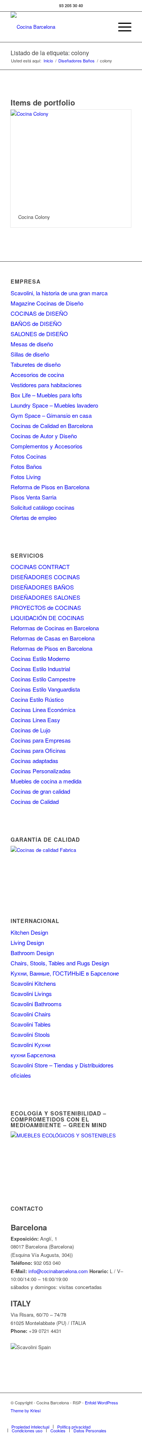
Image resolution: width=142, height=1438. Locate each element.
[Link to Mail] (125, 1418)
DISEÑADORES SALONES (45, 597)
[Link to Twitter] (69, 1418)
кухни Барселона (33, 1055)
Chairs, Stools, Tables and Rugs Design (60, 963)
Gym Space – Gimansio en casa (51, 415)
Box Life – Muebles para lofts (46, 395)
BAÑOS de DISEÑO (36, 323)
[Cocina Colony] (71, 158)
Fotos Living (26, 477)
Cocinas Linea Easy (35, 720)
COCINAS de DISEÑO (39, 313)
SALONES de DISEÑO (39, 334)
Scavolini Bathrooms (36, 1004)
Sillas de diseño (30, 354)
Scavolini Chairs (31, 1014)
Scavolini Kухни (30, 1045)
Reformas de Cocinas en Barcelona (55, 628)
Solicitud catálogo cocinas (43, 507)
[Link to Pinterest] (103, 1418)
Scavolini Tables (31, 1024)
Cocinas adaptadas (34, 761)
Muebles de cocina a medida (46, 781)
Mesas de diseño (32, 344)
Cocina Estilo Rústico (37, 699)
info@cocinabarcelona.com (58, 1271)
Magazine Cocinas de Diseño (47, 303)
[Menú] (121, 27)
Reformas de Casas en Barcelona (53, 638)
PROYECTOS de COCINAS (46, 607)
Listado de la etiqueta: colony (50, 52)
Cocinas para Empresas (41, 740)
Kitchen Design (29, 932)
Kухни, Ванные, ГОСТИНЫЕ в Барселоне (65, 973)
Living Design (27, 942)
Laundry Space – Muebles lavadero (54, 405)
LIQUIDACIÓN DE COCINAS (47, 618)
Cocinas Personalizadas (41, 771)
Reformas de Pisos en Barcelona (51, 648)
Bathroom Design (32, 953)
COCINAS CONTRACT (40, 567)
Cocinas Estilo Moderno (40, 658)
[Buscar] (103, 27)
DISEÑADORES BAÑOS (42, 587)
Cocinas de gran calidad (40, 791)
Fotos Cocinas (29, 456)
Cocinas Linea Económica (43, 710)
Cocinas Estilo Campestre (43, 679)
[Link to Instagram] (80, 1418)
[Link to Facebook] (57, 1418)
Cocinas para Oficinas (38, 750)
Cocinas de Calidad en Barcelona (52, 426)
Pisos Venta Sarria (33, 497)
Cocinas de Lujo (30, 730)
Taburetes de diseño (36, 364)
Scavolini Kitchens (33, 983)
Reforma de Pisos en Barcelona (50, 487)
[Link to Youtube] (91, 1418)
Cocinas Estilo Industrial (40, 669)
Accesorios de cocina (37, 375)
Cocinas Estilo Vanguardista (45, 689)
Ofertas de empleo (33, 517)
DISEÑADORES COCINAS (45, 577)
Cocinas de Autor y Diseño (44, 436)
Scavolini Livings (31, 993)
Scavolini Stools (30, 1034)
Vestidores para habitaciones (46, 385)
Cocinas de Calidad (35, 801)
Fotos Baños (26, 466)
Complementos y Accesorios (47, 446)
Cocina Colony (34, 216)
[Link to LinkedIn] (114, 1418)
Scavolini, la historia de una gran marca (59, 293)
